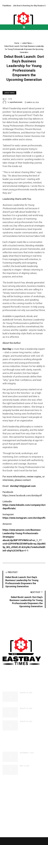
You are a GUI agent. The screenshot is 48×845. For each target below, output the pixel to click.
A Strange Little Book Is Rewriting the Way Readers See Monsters (32, 714)
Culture (6, 801)
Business (6, 797)
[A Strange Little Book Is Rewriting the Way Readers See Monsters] (10, 712)
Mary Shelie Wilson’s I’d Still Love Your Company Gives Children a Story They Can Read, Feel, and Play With (32, 699)
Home (16, 43)
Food (5, 810)
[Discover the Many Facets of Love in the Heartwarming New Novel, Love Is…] (10, 756)
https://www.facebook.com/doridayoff (22, 495)
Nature (5, 828)
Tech (5, 815)
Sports (5, 819)
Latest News (27, 43)
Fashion (6, 806)
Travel (5, 823)
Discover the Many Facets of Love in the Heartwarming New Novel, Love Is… (32, 758)
